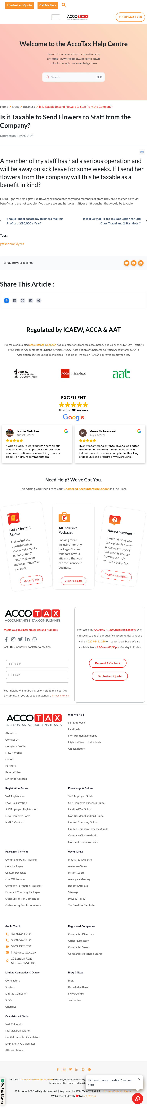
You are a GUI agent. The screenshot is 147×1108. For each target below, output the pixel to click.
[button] (63, 4)
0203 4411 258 (97, 641)
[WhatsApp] (83, 1069)
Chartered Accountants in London (37, 1079)
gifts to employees (12, 244)
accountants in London (42, 344)
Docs (15, 106)
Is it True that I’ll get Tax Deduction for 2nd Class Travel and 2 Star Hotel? (112, 221)
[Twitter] (70, 1069)
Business (29, 106)
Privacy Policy (60, 695)
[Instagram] (64, 1069)
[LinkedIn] (30, 300)
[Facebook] (14, 300)
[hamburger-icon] (55, 17)
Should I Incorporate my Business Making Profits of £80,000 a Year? (35, 221)
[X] (22, 300)
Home (4, 106)
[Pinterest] (39, 300)
